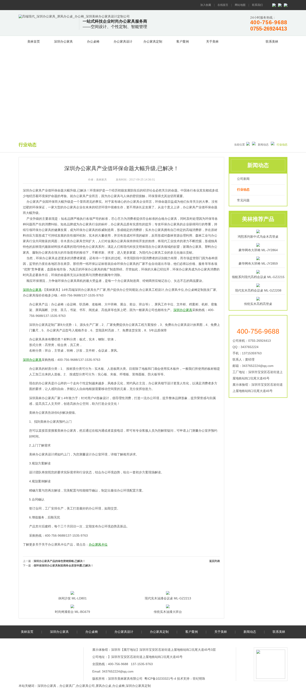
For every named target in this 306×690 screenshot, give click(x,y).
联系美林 (272, 41)
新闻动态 (242, 41)
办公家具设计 (123, 41)
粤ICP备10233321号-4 (160, 678)
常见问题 (243, 200)
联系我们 (257, 5)
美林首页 (33, 41)
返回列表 (214, 561)
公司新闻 (243, 179)
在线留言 (223, 5)
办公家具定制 (152, 41)
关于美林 (212, 41)
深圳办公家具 (63, 41)
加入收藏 (205, 5)
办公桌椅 (93, 41)
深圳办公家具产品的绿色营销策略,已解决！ (59, 561)
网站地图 (240, 5)
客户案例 (182, 41)
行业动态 (243, 189)
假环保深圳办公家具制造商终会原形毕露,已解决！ (63, 565)
